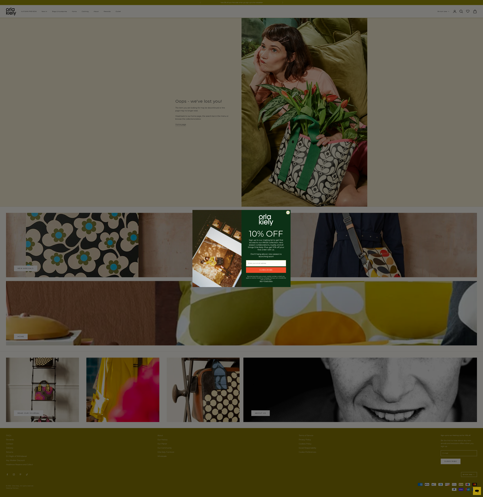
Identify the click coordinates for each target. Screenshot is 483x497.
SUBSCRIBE (266, 270)
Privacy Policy (268, 281)
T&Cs (261, 281)
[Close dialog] (288, 212)
